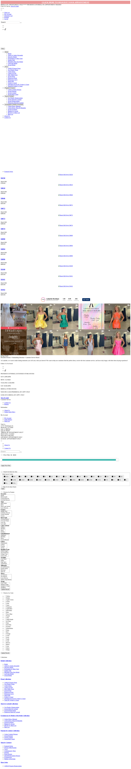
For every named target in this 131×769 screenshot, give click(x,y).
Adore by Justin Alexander (11, 666)
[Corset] (6, 516)
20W (39, 480)
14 (66, 476)
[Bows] (5, 538)
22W (48, 480)
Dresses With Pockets (10, 747)
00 (14, 476)
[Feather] (4, 546)
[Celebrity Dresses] (6, 513)
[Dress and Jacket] (5, 506)
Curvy (6, 749)
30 (121, 476)
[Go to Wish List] (3, 8)
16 (73, 476)
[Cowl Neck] (5, 559)
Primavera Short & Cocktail (12, 712)
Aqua (7, 605)
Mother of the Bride (9, 759)
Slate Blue (9, 610)
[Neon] (3, 530)
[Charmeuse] (4, 543)
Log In (6, 19)
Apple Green (9, 600)
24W (56, 480)
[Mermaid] (5, 570)
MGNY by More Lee (10, 725)
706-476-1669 (15, 6)
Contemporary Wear (10, 751)
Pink (7, 623)
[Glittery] (3, 527)
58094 (3, 249)
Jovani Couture (8, 737)
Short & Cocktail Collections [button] (9, 704)
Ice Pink (8, 621)
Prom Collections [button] (6, 679)
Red (7, 632)
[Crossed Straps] (5, 521)
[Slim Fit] (5, 571)
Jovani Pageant (8, 736)
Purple (8, 616)
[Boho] (5, 505)
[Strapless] (5, 587)
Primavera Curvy (9, 694)
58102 (3, 290)
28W (73, 480)
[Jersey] (4, 548)
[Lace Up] (5, 522)
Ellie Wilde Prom (9, 689)
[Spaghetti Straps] (5, 586)
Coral (7, 635)
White (8, 650)
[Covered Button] (5, 519)
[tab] (65, 661)
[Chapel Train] (4, 554)
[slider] (117, 460)
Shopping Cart (8, 16)
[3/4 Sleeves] (6, 576)
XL (7, 483)
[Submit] (20, 22)
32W (90, 480)
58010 (3, 188)
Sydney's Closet (8, 697)
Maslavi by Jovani (9, 724)
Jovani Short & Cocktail (11, 709)
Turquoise (9, 607)
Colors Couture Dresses (11, 734)
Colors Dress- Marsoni (10, 719)
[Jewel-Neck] (5, 563)
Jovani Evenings (9, 722)
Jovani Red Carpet (9, 739)
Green (8, 601)
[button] (6, 52)
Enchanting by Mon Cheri (11, 669)
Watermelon (9, 628)
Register (6, 17)
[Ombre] (3, 532)
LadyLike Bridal (9, 674)
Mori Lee (7, 727)
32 (6, 480)
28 (114, 476)
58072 (3, 208)
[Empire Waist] (5, 568)
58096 (3, 259)
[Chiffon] (4, 545)
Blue (7, 612)
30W (82, 480)
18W (31, 480)
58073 (3, 219)
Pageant (6, 752)
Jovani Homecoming (10, 710)
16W (22, 480)
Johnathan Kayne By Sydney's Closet (14, 698)
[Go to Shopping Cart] (1, 8)
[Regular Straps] (5, 584)
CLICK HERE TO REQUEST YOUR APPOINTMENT (65, 2)
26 (107, 476)
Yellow (8, 596)
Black (7, 644)
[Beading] (5, 537)
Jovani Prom (7, 690)
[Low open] (5, 524)
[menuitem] (67, 12)
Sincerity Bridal (8, 667)
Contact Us (7, 402)
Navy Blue (9, 614)
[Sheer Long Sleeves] (6, 579)
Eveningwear (8, 757)
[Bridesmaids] (8, 497)
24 (100, 476)
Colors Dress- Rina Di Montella (13, 721)
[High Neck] (5, 562)
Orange (8, 633)
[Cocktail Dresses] (8, 500)
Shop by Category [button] (6, 742)
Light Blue (9, 608)
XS (107, 480)
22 (93, 476)
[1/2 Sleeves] (6, 575)
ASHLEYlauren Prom (10, 682)
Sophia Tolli (7, 670)
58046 (3, 198)
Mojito (8, 598)
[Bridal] (8, 495)
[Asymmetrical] (4, 552)
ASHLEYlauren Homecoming (13, 766)
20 (87, 476)
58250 (3, 178)
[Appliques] (5, 535)
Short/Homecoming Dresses (12, 755)
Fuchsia (8, 626)
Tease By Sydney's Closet (11, 700)
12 (59, 476)
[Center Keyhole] (6, 514)
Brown (8, 642)
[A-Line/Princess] (5, 567)
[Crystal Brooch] (5, 540)
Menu (2, 48)
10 (52, 476)
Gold (7, 641)
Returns (6, 404)
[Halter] (5, 560)
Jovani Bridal (8, 675)
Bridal (6, 664)
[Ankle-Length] (4, 551)
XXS (99, 480)
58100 (3, 269)
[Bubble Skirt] (6, 511)
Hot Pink (8, 625)
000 (7, 476)
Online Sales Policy (9, 412)
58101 (3, 279)
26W (65, 480)
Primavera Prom (8, 692)
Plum (7, 630)
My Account (7, 14)
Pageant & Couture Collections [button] (10, 730)
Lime (7, 603)
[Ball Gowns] (5, 503)
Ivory (7, 637)
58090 (3, 239)
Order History (8, 419)
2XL (14, 483)
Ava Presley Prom (9, 684)
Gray (7, 646)
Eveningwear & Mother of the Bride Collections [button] (15, 715)
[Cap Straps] (5, 583)
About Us (7, 410)
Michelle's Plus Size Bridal (11, 672)
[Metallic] (3, 529)
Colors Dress (8, 686)
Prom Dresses (8, 754)
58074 (3, 229)
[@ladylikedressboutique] (43, 299)
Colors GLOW (8, 687)
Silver (7, 648)
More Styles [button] (4, 762)
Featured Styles (8, 171)
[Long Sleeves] (6, 578)
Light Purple (9, 619)
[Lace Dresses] (5, 508)
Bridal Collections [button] (6, 661)
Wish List (7, 12)
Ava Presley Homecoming (11, 707)
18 (80, 476)
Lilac (7, 617)
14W (14, 480)
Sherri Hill (7, 695)
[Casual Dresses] (8, 498)
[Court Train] (4, 556)
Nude (7, 639)
